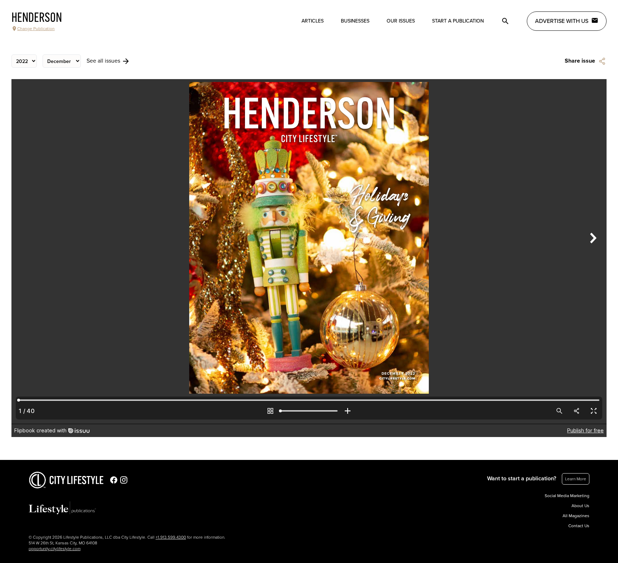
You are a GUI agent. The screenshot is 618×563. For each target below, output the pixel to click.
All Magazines (576, 515)
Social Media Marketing (567, 495)
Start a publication (458, 21)
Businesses (355, 21)
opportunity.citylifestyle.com (54, 548)
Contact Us (578, 525)
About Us (580, 505)
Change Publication (36, 28)
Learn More (575, 478)
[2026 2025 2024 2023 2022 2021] (24, 61)
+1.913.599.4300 (171, 537)
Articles (312, 21)
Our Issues (401, 21)
